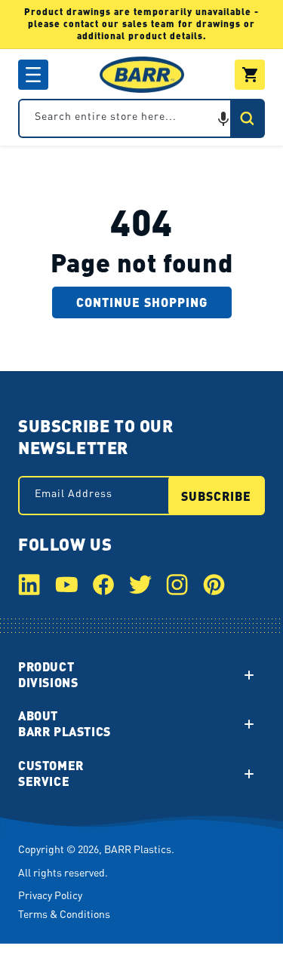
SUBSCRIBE (216, 496)
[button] (33, 75)
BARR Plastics (137, 848)
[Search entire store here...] (246, 118)
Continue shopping (142, 302)
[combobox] (141, 118)
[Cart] (250, 75)
